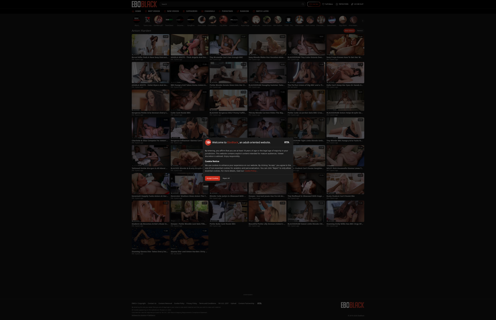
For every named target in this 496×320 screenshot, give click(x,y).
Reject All (226, 178)
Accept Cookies (212, 178)
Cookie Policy (251, 171)
